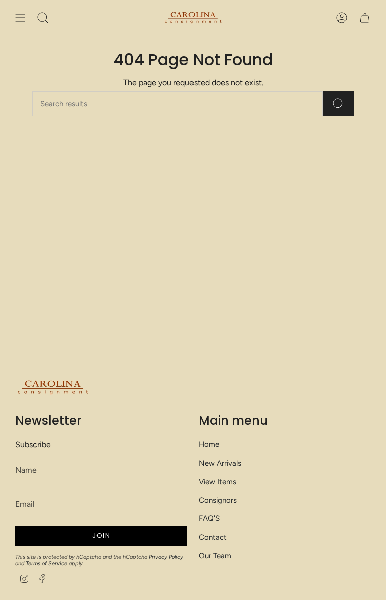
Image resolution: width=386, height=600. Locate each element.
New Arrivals (220, 463)
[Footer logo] (52, 387)
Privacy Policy (166, 557)
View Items (217, 481)
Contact (213, 537)
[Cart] (364, 17)
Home (209, 444)
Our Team (215, 555)
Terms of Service (46, 563)
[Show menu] (20, 17)
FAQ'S (209, 518)
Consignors (218, 500)
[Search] (338, 103)
